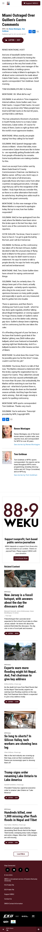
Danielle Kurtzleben (10, 785)
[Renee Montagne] (7, 431)
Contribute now (21, 558)
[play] (3, 929)
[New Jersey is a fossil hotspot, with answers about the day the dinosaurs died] (20, 578)
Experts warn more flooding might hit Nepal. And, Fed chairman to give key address (20, 673)
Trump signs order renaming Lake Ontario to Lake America (20, 776)
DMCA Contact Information (13, 903)
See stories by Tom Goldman (25, 475)
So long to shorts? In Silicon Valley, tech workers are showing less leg (20, 741)
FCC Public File (9, 885)
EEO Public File (9, 889)
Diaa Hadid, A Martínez (11, 825)
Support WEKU (9, 894)
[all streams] (39, 929)
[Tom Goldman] (7, 457)
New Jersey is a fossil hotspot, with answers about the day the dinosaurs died (18, 600)
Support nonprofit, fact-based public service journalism (21, 540)
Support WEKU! (32, 3)
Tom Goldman (20, 454)
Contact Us (8, 899)
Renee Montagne (15, 29)
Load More (21, 854)
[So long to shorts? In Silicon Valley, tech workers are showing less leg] (20, 720)
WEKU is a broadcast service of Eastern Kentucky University (20, 880)
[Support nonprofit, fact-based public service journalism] (21, 515)
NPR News (7, 592)
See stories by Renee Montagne (27, 444)
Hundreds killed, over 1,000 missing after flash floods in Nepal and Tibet (20, 816)
